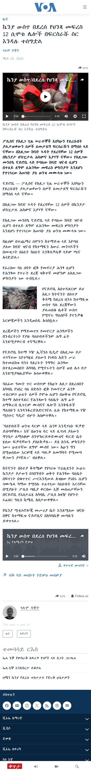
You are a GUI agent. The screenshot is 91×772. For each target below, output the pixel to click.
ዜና (5, 19)
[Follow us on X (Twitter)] (37, 705)
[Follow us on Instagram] (27, 705)
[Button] (83, 67)
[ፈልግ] (77, 766)
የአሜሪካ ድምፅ (22, 542)
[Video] (56, 766)
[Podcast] (57, 705)
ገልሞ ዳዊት (11, 51)
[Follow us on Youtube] (17, 705)
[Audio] (36, 766)
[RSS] (47, 705)
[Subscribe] (67, 705)
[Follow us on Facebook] (7, 705)
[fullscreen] (84, 116)
